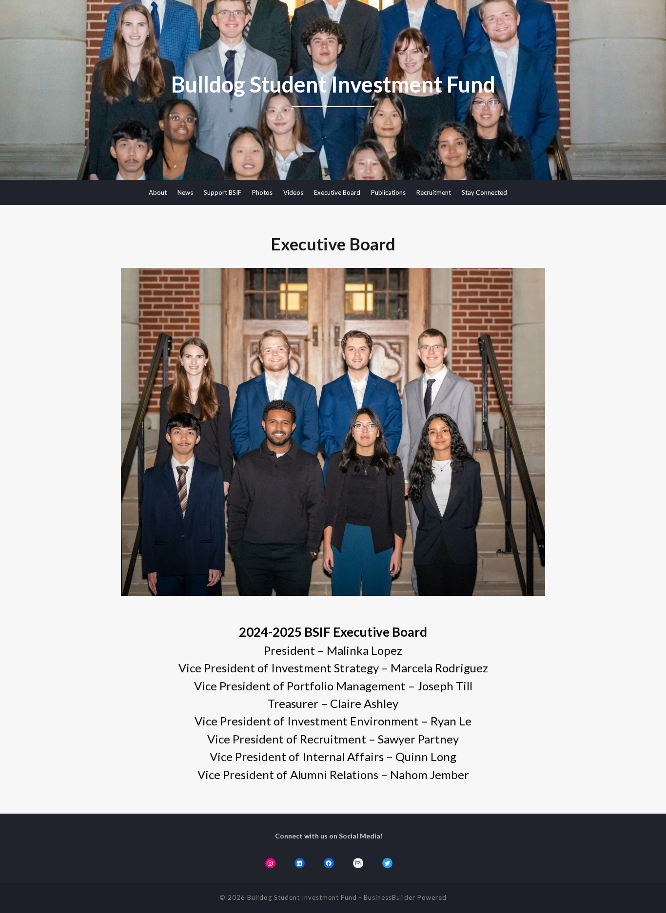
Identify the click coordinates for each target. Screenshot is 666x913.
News (185, 192)
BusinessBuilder (389, 897)
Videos (293, 192)
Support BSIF (222, 192)
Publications (388, 192)
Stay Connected (484, 192)
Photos (262, 192)
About (158, 192)
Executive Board (337, 192)
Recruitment (433, 192)
